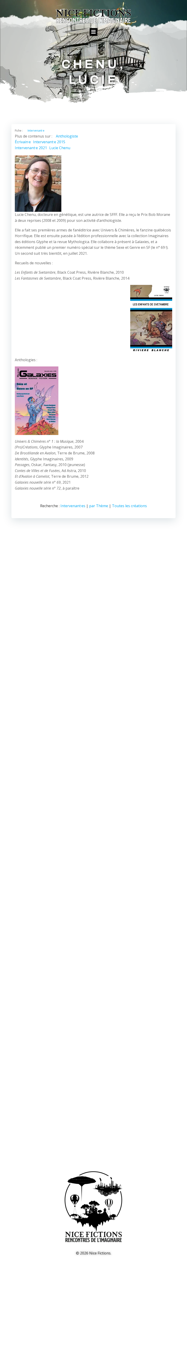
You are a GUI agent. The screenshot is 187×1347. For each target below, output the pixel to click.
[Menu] (93, 32)
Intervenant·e (36, 131)
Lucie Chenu (59, 147)
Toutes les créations (129, 505)
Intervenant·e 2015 (49, 141)
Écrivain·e (23, 141)
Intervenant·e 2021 (31, 147)
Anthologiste (67, 136)
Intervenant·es (72, 505)
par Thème (98, 505)
